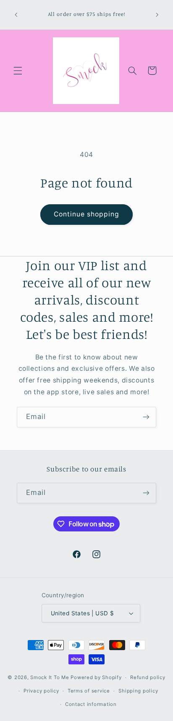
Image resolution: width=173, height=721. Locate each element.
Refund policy (147, 677)
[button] (17, 70)
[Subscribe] (146, 417)
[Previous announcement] (16, 14)
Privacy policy (41, 691)
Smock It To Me (50, 677)
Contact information (91, 704)
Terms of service (89, 691)
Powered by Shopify (96, 677)
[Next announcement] (157, 14)
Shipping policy (138, 691)
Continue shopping (87, 214)
